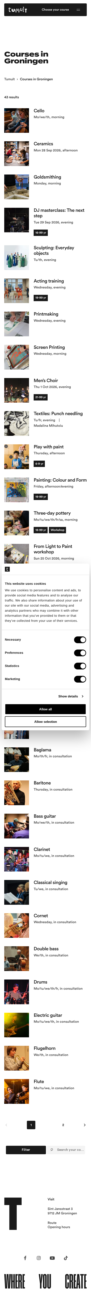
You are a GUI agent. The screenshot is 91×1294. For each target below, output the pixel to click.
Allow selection (45, 721)
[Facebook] (25, 1258)
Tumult (9, 79)
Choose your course (55, 9)
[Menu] (78, 10)
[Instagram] (38, 1258)
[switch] (80, 653)
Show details (68, 696)
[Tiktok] (66, 1258)
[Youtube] (52, 1258)
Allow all (45, 709)
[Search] (51, 1149)
